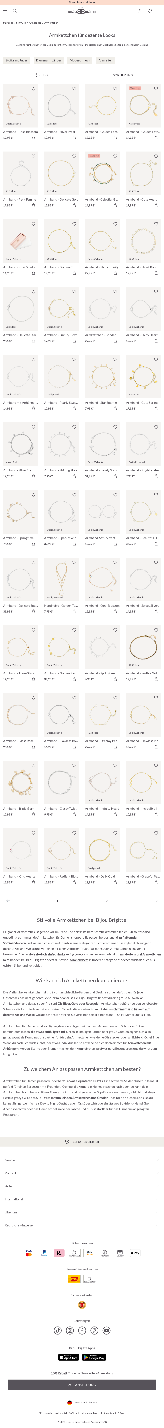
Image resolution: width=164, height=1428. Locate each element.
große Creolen (119, 1031)
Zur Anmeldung (82, 1385)
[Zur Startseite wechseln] (82, 10)
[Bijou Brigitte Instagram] (69, 1331)
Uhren (70, 1031)
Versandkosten (92, 1413)
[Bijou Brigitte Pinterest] (94, 1331)
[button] (140, 11)
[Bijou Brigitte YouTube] (106, 1331)
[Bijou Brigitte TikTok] (57, 1331)
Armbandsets (79, 960)
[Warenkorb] (159, 11)
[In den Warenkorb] (33, 137)
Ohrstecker (112, 1037)
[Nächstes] (156, 901)
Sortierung (123, 75)
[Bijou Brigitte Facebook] (82, 1331)
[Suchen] (14, 11)
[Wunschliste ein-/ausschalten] (33, 88)
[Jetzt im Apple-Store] (68, 1357)
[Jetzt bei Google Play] (94, 1357)
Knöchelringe (149, 1037)
